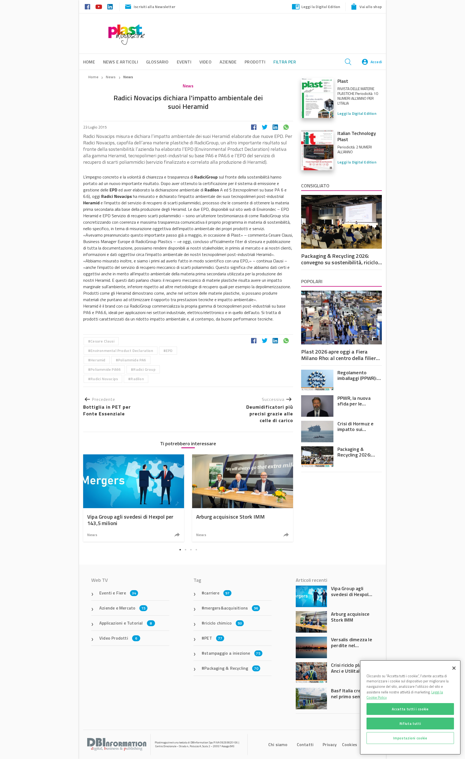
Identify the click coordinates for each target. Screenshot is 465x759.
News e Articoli (120, 62)
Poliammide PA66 (105, 369)
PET (213, 638)
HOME (89, 62)
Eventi (184, 62)
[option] (133, 498)
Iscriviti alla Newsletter (154, 6)
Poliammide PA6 (132, 360)
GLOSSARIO (157, 62)
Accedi (376, 62)
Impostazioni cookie (410, 738)
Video (205, 62)
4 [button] (196, 549)
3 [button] (190, 549)
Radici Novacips (104, 379)
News (111, 77)
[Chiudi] (454, 668)
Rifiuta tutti (410, 723)
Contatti (305, 744)
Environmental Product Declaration (121, 350)
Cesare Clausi (102, 341)
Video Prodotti (118, 638)
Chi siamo (278, 744)
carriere (217, 593)
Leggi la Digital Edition (320, 6)
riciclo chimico (223, 623)
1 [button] (180, 549)
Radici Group (144, 369)
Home (93, 77)
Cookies (349, 744)
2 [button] (185, 549)
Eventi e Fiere (117, 593)
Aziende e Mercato (122, 608)
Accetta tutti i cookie (410, 709)
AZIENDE (228, 62)
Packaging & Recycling (231, 668)
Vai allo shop (371, 6)
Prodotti (255, 62)
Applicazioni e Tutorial (125, 623)
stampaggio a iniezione (232, 653)
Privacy (330, 744)
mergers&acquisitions (231, 608)
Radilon (137, 379)
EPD (169, 350)
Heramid (97, 360)
